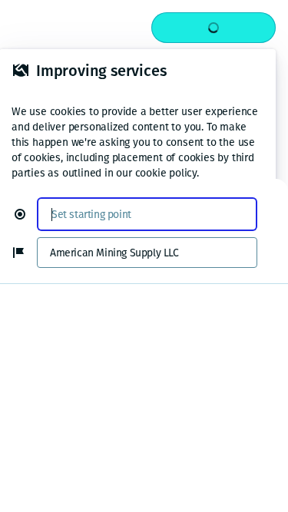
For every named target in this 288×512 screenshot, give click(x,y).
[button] (26, 214)
